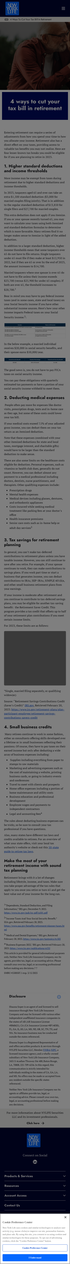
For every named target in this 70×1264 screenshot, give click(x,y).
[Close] (65, 1217)
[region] (35, 1239)
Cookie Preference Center (35, 1248)
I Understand (35, 1257)
